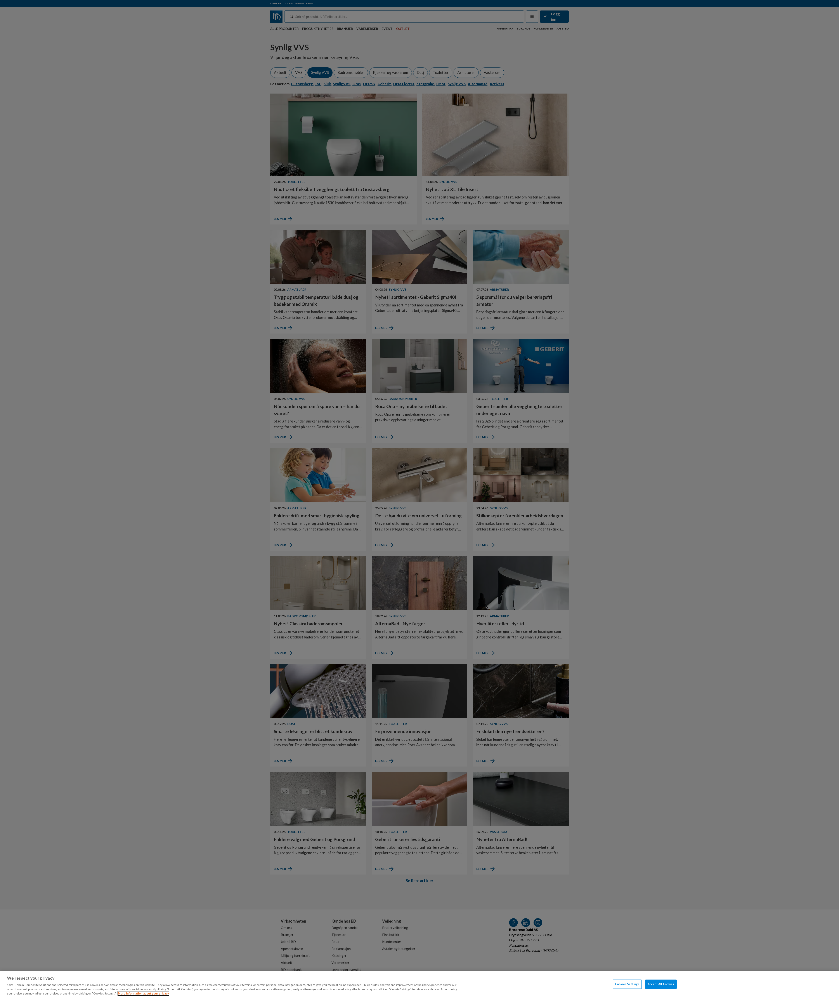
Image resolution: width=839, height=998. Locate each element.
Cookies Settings (627, 984)
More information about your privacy (143, 993)
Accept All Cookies (661, 984)
